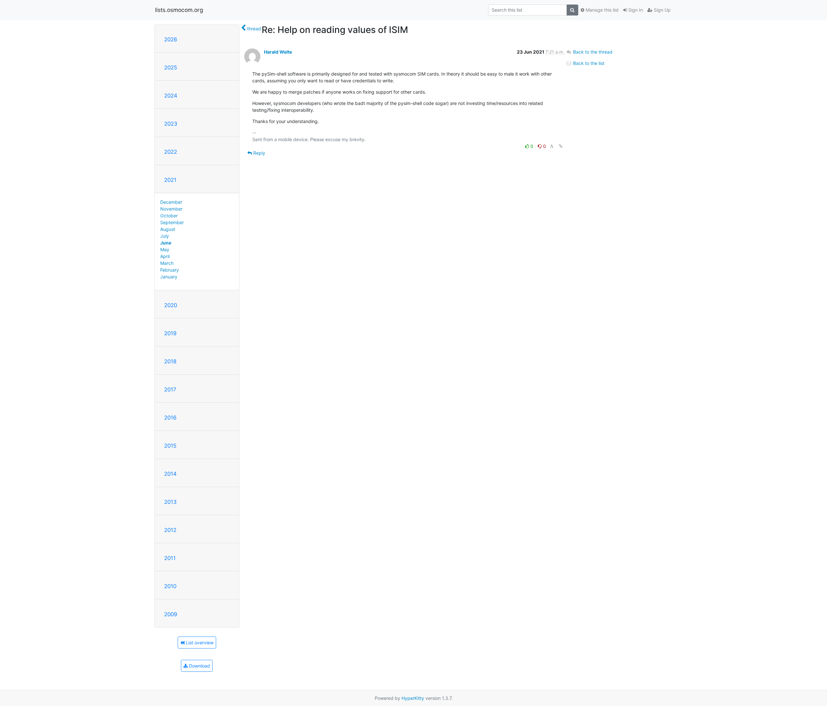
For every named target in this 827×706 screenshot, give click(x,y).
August (167, 229)
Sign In (635, 10)
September (172, 222)
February (169, 270)
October (169, 215)
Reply (258, 153)
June (165, 242)
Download (199, 666)
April (165, 256)
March (166, 263)
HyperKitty (413, 698)
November (171, 209)
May (164, 249)
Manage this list (601, 10)
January (168, 276)
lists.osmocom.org (179, 9)
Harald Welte (278, 52)
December (171, 202)
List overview (199, 642)
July (164, 236)
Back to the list (588, 63)
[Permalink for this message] (560, 146)
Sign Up (662, 10)
